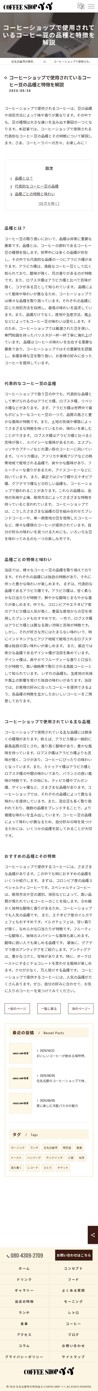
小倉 (71, 1157)
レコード (32, 1167)
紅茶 (82, 1157)
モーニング (18, 1147)
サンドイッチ (54, 1157)
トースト (16, 1157)
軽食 (79, 1147)
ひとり (48, 1167)
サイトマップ (73, 1356)
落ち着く (16, 1167)
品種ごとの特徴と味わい (35, 193)
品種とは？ (24, 178)
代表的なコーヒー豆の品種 (37, 186)
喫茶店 (67, 1147)
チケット (62, 1167)
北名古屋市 (50, 1147)
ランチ (34, 1147)
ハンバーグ (34, 1157)
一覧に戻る (49, 1008)
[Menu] (91, 6)
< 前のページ (17, 1008)
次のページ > (81, 1008)
